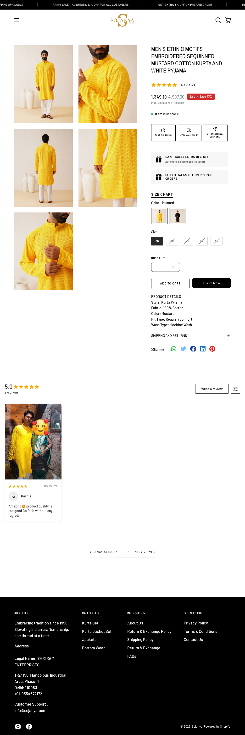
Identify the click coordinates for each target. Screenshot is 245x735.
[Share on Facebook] (193, 349)
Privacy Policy (196, 622)
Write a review (212, 389)
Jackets (89, 639)
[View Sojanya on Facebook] (29, 726)
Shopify (225, 726)
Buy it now (211, 283)
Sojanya (197, 726)
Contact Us (193, 639)
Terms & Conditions (200, 631)
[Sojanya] (122, 20)
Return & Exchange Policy (149, 631)
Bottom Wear (93, 647)
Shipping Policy (140, 639)
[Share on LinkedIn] (203, 349)
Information (136, 613)
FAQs (131, 656)
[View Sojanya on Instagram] (18, 726)
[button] (217, 20)
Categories (90, 613)
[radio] (159, 216)
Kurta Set (90, 622)
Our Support (193, 613)
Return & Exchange (143, 647)
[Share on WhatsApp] (173, 349)
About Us (135, 622)
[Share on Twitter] (183, 349)
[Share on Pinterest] (212, 349)
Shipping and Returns (169, 335)
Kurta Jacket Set (96, 631)
